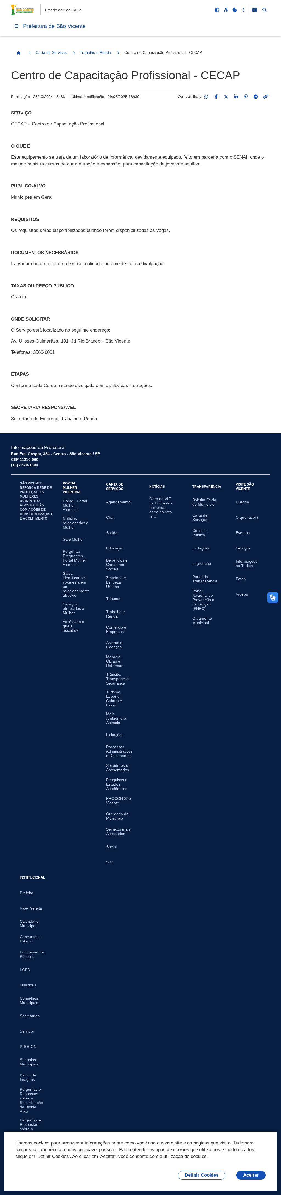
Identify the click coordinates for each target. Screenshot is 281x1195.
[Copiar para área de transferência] (265, 96)
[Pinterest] (245, 96)
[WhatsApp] (206, 96)
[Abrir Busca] (264, 9)
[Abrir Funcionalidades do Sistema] (254, 9)
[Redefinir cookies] (234, 9)
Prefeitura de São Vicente (54, 26)
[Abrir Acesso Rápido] (243, 9)
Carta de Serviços (51, 52)
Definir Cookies (201, 1175)
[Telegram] (255, 96)
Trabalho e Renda (95, 52)
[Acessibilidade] (225, 9)
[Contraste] (217, 9)
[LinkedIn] (236, 96)
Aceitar (251, 1175)
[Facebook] (216, 96)
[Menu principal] (16, 26)
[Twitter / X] (226, 96)
